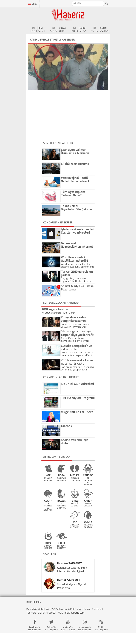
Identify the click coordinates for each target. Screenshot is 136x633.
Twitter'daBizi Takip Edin (51, 628)
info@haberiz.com (74, 613)
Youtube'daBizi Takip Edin (68, 628)
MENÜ (34, 4)
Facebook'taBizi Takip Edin (34, 628)
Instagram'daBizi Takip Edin (84, 628)
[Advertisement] (68, 116)
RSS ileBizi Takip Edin (101, 628)
